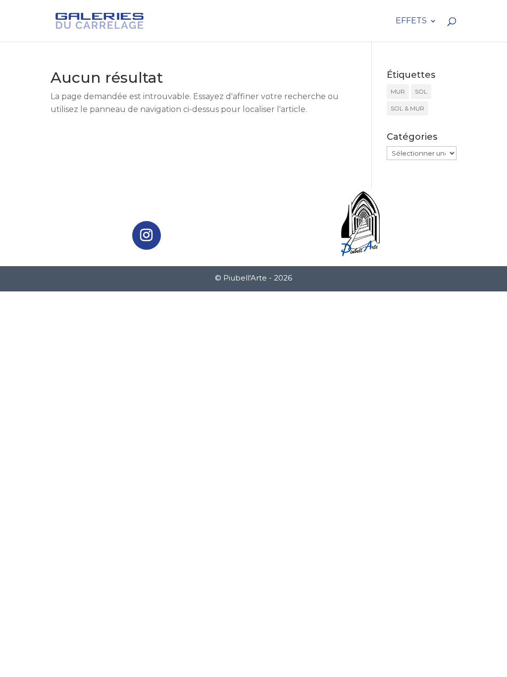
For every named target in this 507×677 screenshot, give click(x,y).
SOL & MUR (407, 108)
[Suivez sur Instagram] (146, 235)
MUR (398, 91)
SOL (421, 91)
